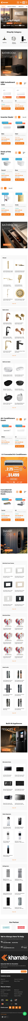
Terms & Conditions (18, 979)
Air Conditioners (4, 993)
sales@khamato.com (8, 947)
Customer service (5, 981)
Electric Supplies (18, 993)
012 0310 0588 (7, 942)
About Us (3, 979)
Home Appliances (18, 992)
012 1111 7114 (15, 942)
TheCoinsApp (4, 1014)
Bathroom (16, 990)
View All (14, 303)
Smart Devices (4, 995)
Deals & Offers (17, 995)
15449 (25, 947)
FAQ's (2, 983)
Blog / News (17, 981)
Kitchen (2, 992)
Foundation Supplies (5, 990)
